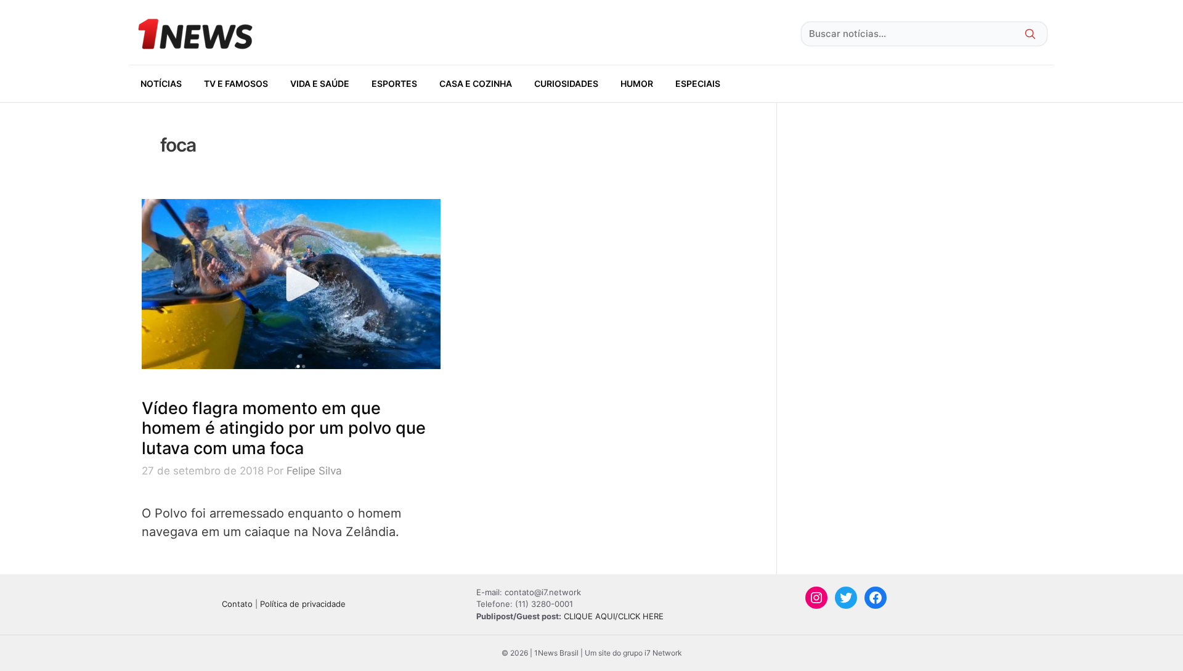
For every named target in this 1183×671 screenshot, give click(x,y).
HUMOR (636, 83)
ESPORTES (394, 83)
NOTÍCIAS (161, 83)
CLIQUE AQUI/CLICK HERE (614, 616)
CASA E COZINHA (475, 83)
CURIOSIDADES (566, 83)
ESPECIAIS (697, 83)
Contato (237, 604)
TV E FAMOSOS (236, 83)
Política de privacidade (303, 604)
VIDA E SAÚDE (319, 83)
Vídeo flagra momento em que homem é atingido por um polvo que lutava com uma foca (284, 428)
